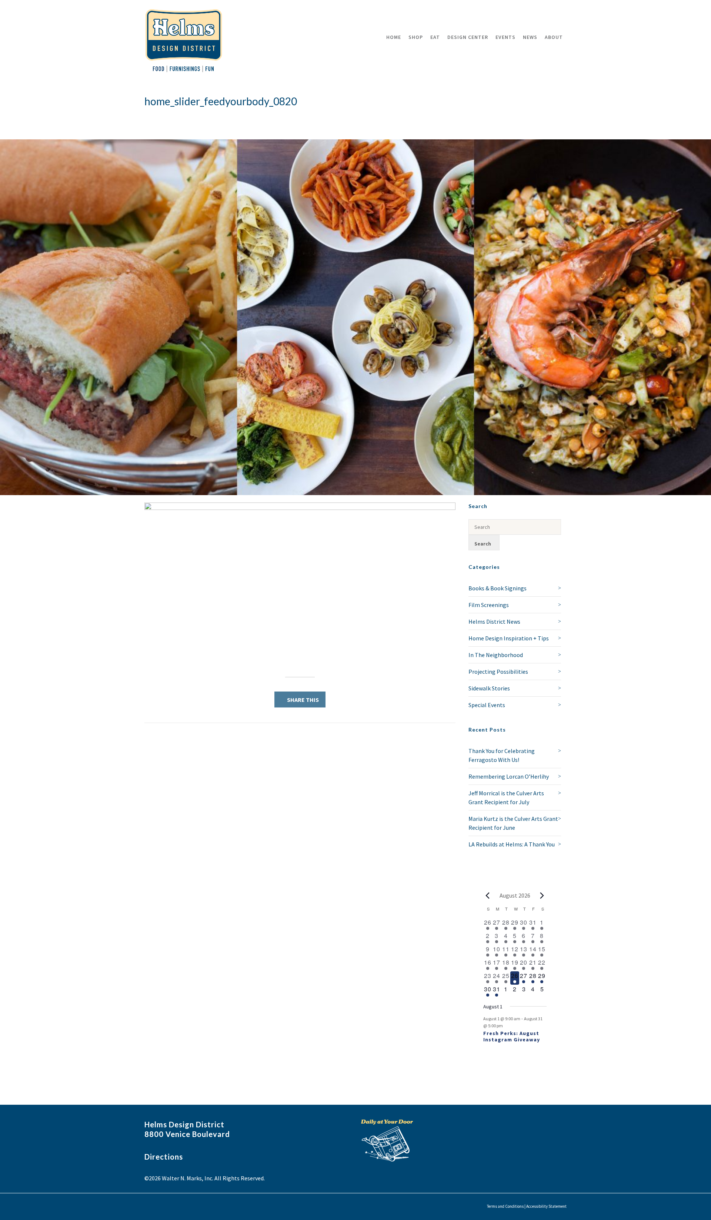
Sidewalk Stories (489, 688)
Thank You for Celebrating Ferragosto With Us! (501, 755)
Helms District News (494, 621)
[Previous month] (487, 895)
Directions (163, 1156)
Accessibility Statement (546, 1206)
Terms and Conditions (505, 1206)
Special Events (486, 705)
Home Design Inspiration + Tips (508, 638)
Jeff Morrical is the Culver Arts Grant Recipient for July (506, 797)
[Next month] (542, 895)
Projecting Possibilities (498, 671)
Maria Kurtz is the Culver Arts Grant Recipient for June (513, 823)
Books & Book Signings (497, 588)
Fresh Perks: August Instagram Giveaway (511, 1036)
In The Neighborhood (495, 655)
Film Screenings (488, 605)
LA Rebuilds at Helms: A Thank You (511, 844)
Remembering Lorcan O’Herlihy (508, 776)
